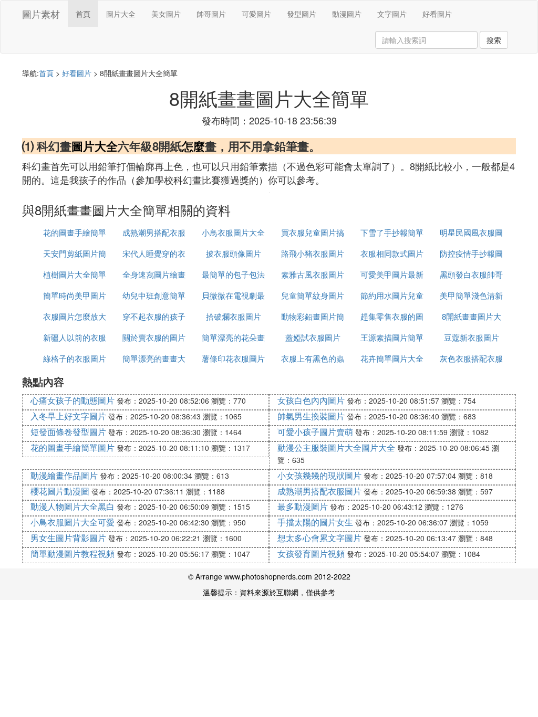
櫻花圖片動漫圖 (59, 491)
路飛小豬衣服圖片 (312, 253)
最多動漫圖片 (302, 506)
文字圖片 (392, 13)
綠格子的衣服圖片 (74, 358)
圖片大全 (121, 13)
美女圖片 (166, 13)
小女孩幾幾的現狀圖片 (319, 475)
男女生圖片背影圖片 (68, 538)
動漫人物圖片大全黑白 (72, 506)
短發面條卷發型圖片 (68, 432)
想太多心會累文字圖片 (319, 538)
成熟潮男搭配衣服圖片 (319, 491)
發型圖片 (301, 13)
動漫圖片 (346, 13)
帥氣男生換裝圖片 (311, 416)
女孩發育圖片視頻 (311, 553)
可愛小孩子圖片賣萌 (315, 432)
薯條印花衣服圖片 (233, 358)
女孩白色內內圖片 (311, 400)
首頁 (83, 13)
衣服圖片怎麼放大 (74, 316)
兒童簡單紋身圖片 (312, 295)
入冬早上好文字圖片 (68, 416)
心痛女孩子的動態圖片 (72, 400)
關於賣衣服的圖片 (153, 337)
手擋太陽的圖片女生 (315, 522)
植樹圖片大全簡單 (74, 274)
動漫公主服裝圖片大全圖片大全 (336, 447)
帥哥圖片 (211, 13)
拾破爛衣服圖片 (233, 316)
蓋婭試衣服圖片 (312, 337)
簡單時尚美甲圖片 (74, 295)
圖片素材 (41, 13)
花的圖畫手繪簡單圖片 (72, 447)
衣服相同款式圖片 (391, 253)
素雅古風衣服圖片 (312, 274)
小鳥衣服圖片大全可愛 (72, 522)
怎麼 (193, 146)
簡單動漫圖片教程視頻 (72, 553)
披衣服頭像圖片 (233, 253)
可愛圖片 (256, 13)
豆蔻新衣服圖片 (471, 337)
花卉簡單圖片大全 (391, 358)
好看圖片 (437, 13)
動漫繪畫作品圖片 (64, 475)
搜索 (494, 40)
